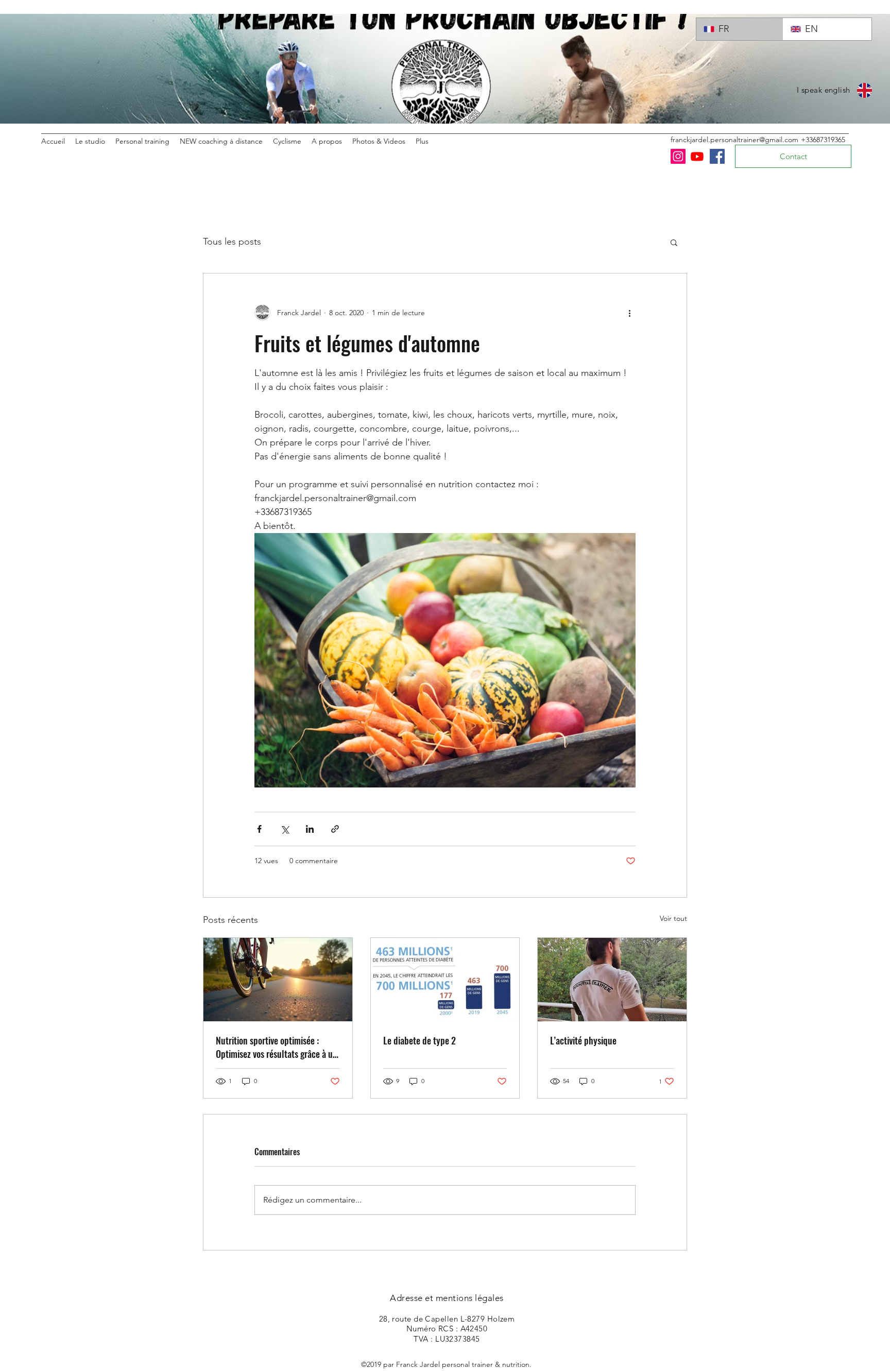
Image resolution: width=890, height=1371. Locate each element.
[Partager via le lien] (335, 829)
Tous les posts (232, 241)
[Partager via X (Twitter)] (284, 829)
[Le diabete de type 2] (445, 979)
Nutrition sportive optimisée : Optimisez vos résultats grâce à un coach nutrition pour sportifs (276, 1047)
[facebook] (717, 156)
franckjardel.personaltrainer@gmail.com (734, 139)
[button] (674, 242)
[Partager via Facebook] (259, 829)
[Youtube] (697, 156)
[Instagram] (678, 156)
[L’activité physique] (612, 979)
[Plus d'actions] (629, 312)
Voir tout (673, 918)
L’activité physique (583, 1040)
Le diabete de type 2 (419, 1040)
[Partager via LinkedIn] (310, 829)
